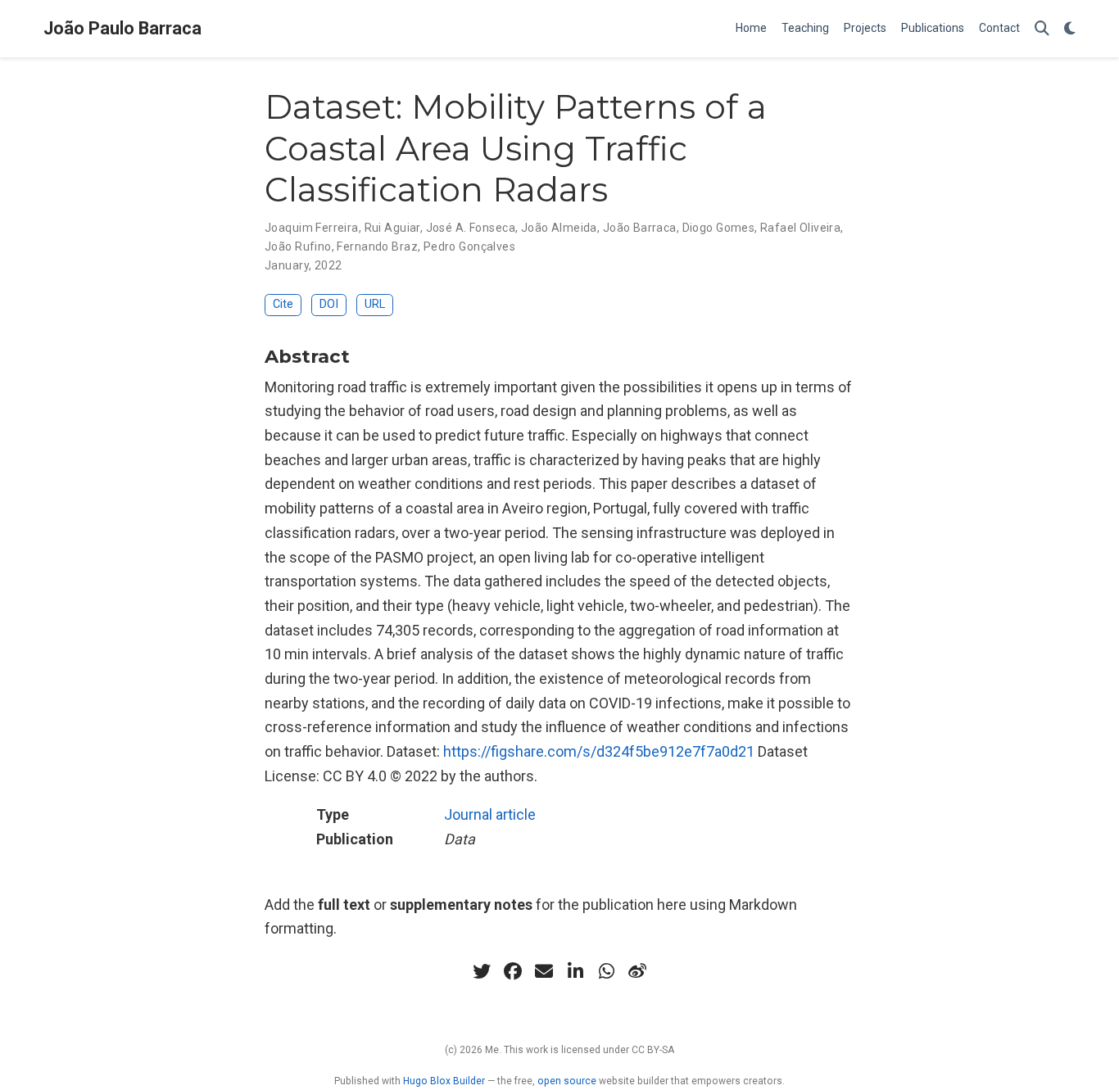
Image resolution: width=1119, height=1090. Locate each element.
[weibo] (637, 971)
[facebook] (513, 971)
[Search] (1042, 29)
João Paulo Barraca (122, 28)
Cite (283, 304)
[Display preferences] (1070, 29)
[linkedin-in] (575, 971)
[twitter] (481, 971)
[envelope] (544, 971)
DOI (328, 304)
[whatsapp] (606, 971)
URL (375, 304)
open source (566, 1081)
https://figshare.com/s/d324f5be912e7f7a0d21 (598, 751)
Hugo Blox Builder (444, 1081)
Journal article (490, 814)
